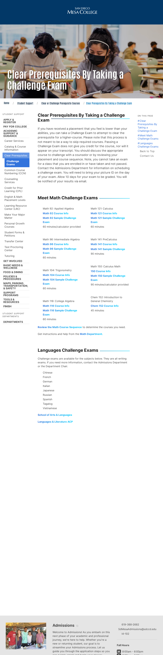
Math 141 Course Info (104, 244)
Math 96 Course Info (56, 244)
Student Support (25, 103)
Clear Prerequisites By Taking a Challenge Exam (147, 125)
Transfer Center (13, 241)
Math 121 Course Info (104, 213)
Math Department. (91, 334)
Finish (7, 306)
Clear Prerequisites (15, 155)
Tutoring (9, 255)
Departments (13, 321)
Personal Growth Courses (14, 225)
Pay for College (15, 126)
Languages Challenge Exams (148, 145)
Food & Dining (13, 272)
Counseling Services (11, 180)
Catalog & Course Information (15, 148)
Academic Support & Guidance (10, 133)
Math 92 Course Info (55, 213)
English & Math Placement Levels (14, 198)
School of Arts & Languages (55, 414)
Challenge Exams (13, 163)
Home (6, 102)
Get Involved (12, 261)
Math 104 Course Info (56, 275)
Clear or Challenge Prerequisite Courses (60, 103)
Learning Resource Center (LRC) (15, 207)
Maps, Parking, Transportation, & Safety (15, 286)
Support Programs (10, 294)
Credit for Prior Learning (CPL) (13, 189)
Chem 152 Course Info (105, 305)
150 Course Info (101, 271)
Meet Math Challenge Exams (148, 137)
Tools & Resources (11, 301)
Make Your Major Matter (14, 216)
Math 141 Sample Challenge (108, 249)
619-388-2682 (130, 624)
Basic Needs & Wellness (13, 266)
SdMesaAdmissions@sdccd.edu (137, 629)
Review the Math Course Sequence (60, 327)
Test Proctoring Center (13, 248)
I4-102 (125, 633)
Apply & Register (9, 121)
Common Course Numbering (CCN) (15, 171)
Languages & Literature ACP (55, 421)
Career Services (14, 140)
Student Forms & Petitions (14, 234)
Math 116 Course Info (56, 305)
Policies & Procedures (12, 278)
